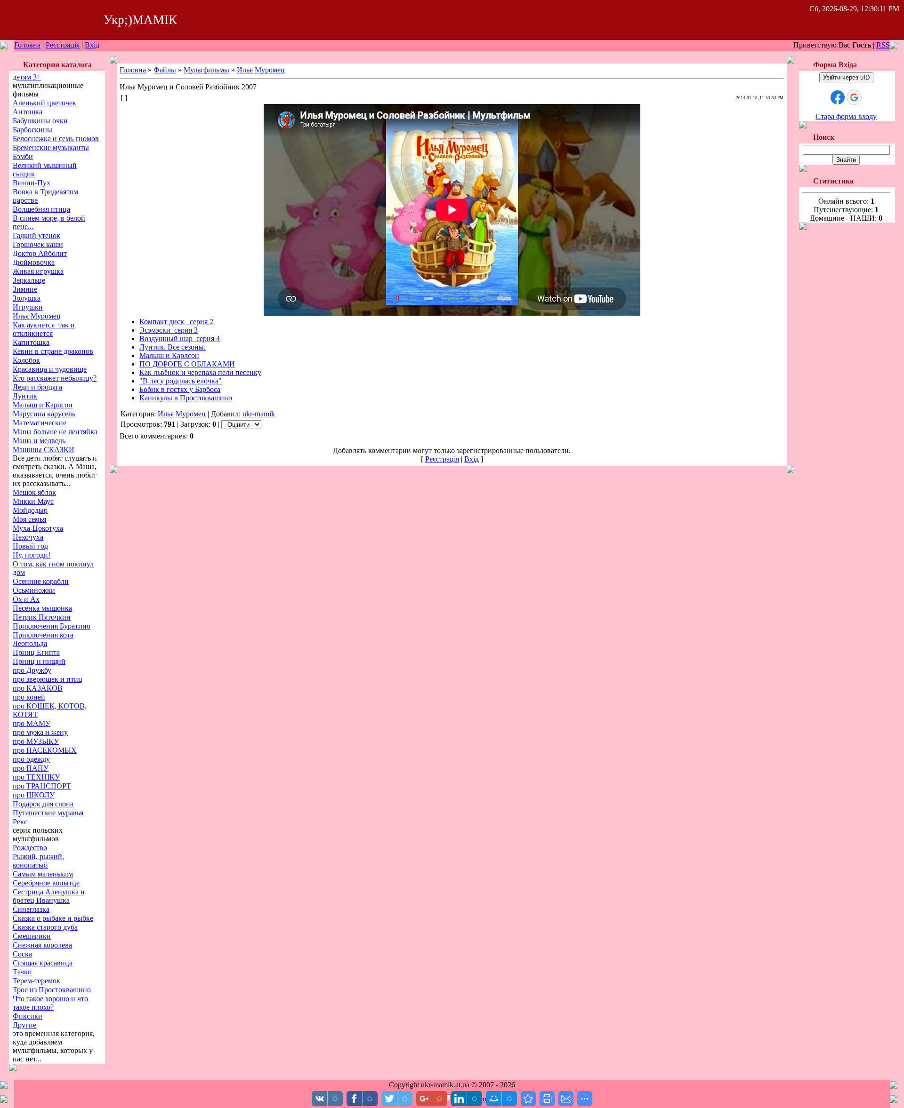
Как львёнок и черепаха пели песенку (200, 372)
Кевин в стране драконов (53, 351)
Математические (39, 423)
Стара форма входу (846, 116)
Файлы (164, 70)
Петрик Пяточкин (42, 617)
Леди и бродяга (37, 387)
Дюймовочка (34, 262)
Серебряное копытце (46, 883)
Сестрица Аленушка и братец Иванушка (49, 896)
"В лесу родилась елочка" (180, 381)
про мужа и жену (40, 732)
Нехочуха (28, 537)
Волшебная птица (41, 209)
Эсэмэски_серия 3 (168, 330)
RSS (883, 45)
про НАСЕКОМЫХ (45, 750)
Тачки (22, 972)
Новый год (30, 546)
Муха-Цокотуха (38, 528)
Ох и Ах (26, 599)
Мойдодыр (30, 510)
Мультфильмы (206, 70)
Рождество (30, 848)
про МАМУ (31, 723)
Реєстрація (63, 45)
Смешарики (32, 936)
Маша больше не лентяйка (55, 432)
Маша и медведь (39, 441)
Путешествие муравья (48, 813)
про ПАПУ (30, 768)
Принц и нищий (39, 661)
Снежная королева (42, 945)
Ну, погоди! (31, 555)
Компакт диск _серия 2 (176, 322)
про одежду (31, 759)
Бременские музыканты (51, 147)
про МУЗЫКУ (36, 741)
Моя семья (29, 519)
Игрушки (28, 307)
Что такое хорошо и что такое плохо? (50, 1003)
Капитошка (31, 342)
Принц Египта (36, 652)
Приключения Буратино (51, 626)
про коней (29, 697)
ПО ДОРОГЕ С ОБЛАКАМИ (187, 364)
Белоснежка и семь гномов (56, 139)
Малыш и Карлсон (43, 405)
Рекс (20, 822)
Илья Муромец (37, 316)
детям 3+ (27, 77)
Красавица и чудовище (50, 369)
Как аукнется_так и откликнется (44, 329)
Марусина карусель (44, 414)
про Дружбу (32, 670)
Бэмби (23, 156)
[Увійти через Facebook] (838, 97)
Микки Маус (33, 501)
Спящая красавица (43, 963)
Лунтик (25, 396)
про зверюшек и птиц (47, 679)
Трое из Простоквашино (52, 990)
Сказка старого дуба (45, 927)
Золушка (26, 298)
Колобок (26, 360)
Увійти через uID (846, 77)
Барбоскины (32, 130)
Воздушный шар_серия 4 (179, 339)
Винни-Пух (31, 183)
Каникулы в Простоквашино (185, 398)
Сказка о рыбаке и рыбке (53, 918)
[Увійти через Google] (854, 97)
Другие (24, 1025)
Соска (22, 954)
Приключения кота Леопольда (43, 639)
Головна (27, 45)
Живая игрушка (38, 271)
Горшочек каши (38, 244)
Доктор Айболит (40, 253)
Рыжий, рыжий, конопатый (38, 861)
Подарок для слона (43, 804)
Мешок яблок (34, 492)
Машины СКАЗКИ (43, 450)
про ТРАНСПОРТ (42, 786)
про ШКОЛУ (34, 795)
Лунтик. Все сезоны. (172, 347)
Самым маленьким (43, 874)
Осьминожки (34, 590)
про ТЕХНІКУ (36, 777)
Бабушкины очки (40, 121)
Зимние (25, 289)
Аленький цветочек (44, 103)
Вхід (92, 45)
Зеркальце (29, 280)
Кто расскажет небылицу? (55, 378)
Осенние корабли (41, 581)
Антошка (27, 112)
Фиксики (27, 1016)
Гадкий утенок (36, 235)
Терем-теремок (36, 981)
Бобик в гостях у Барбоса (179, 389)
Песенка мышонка (42, 608)
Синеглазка (31, 909)
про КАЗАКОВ (38, 688)
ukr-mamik (258, 414)
